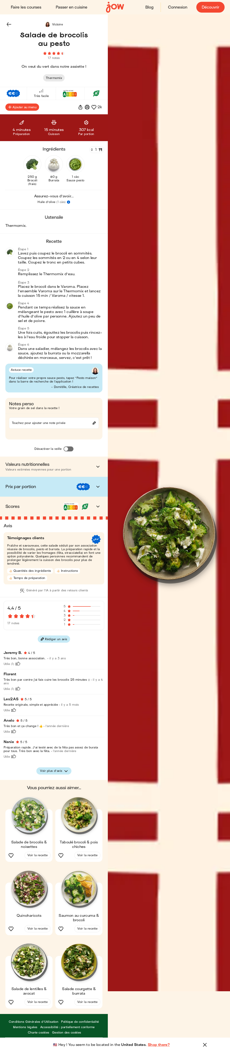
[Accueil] (115, 7)
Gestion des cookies (66, 1032)
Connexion (177, 7)
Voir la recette (37, 855)
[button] (9, 24)
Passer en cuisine (71, 7)
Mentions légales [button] (25, 1027)
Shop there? (159, 1045)
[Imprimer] (87, 107)
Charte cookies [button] (38, 1032)
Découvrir (210, 7)
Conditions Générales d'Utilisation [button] (33, 1021)
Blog (149, 7)
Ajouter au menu (24, 107)
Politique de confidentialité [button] (80, 1021)
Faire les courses (26, 7)
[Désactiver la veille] (68, 448)
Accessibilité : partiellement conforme (67, 1027)
